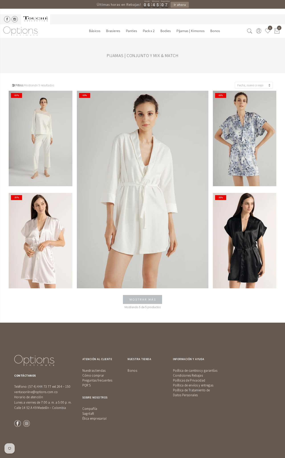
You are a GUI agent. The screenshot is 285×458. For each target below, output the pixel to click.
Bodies (165, 31)
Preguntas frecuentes (97, 380)
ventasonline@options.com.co (36, 392)
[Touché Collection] (35, 19)
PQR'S (86, 385)
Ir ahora (180, 4)
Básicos (94, 31)
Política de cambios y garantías (195, 370)
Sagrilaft (88, 413)
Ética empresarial (94, 418)
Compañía (89, 408)
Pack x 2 (149, 31)
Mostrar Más (143, 299)
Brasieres (113, 31)
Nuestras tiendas (94, 370)
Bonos (215, 31)
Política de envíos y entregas (193, 385)
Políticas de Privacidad (189, 380)
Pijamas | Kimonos (190, 31)
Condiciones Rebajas (188, 375)
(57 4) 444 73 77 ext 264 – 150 (49, 386)
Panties (131, 31)
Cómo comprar (93, 375)
